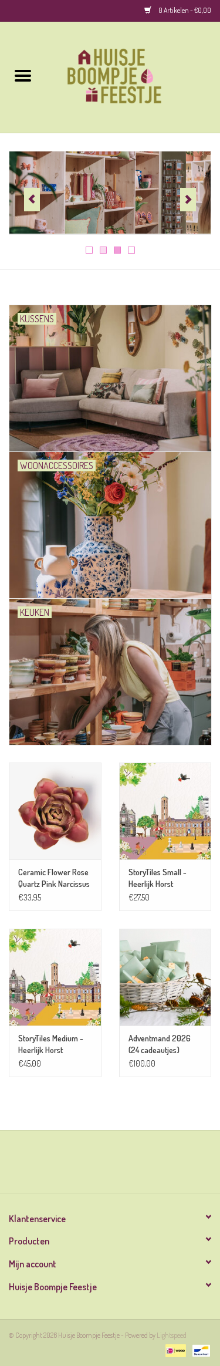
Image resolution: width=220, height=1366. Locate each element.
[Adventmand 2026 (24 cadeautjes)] (165, 977)
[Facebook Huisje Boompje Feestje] (99, 1165)
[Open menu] (23, 75)
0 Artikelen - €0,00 (184, 10)
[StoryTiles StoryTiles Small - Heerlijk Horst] (165, 811)
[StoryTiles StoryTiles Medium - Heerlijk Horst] (55, 977)
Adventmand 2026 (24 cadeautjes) (159, 1044)
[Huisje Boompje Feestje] (133, 76)
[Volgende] (188, 199)
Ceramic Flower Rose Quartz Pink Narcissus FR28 (54, 878)
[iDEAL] (174, 1349)
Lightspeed (172, 1335)
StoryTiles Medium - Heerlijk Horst (50, 1044)
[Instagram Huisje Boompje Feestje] (120, 1165)
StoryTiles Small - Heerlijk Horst (157, 878)
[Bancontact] (199, 1349)
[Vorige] (32, 199)
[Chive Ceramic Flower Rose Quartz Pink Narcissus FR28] (55, 811)
